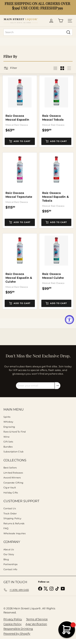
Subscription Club (13, 451)
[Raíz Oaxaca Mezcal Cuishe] (56, 262)
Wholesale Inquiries (14, 533)
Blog (6, 559)
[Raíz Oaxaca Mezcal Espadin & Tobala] (56, 182)
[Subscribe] (57, 385)
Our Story (8, 554)
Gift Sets (8, 441)
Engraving (9, 426)
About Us (8, 549)
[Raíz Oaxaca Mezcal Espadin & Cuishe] (20, 264)
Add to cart (22, 141)
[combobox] (38, 32)
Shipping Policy (12, 518)
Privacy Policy (12, 619)
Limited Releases (13, 472)
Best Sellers (10, 467)
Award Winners (12, 477)
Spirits (6, 416)
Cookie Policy (12, 624)
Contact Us (9, 508)
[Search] (68, 32)
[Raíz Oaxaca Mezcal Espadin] (20, 103)
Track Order (10, 513)
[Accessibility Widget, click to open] (69, 319)
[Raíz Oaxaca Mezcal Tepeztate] (20, 181)
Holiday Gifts (10, 492)
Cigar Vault (9, 487)
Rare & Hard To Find (14, 431)
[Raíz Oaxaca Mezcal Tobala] (56, 103)
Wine (6, 436)
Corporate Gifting (13, 482)
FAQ (6, 528)
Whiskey (8, 421)
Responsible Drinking (18, 628)
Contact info (10, 569)
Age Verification (36, 624)
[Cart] (60, 21)
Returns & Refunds (13, 523)
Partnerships (10, 564)
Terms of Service (37, 619)
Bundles (8, 446)
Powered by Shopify (16, 633)
